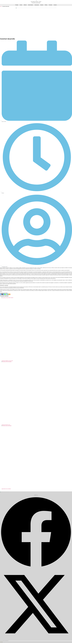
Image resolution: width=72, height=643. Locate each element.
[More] (10, 294)
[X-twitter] (36, 639)
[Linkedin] (3, 294)
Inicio (1, 6)
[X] (2, 294)
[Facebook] (0, 294)
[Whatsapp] (5, 294)
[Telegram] (6, 294)
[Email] (8, 294)
